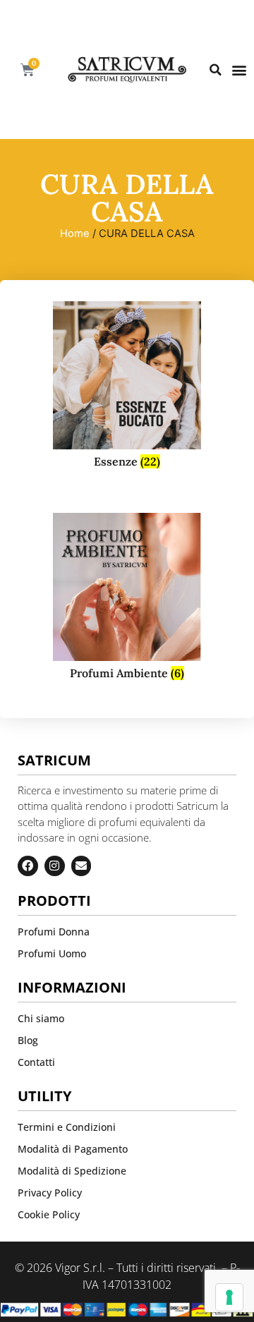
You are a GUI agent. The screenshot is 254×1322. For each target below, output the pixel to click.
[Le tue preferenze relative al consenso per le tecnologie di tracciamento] (229, 1297)
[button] (215, 69)
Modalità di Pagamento (73, 1149)
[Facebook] (28, 866)
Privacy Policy (50, 1192)
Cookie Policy (49, 1214)
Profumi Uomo (52, 953)
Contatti (36, 1062)
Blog (28, 1040)
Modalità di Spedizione (72, 1170)
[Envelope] (81, 866)
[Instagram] (54, 866)
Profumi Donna (54, 931)
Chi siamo (41, 1018)
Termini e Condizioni (67, 1127)
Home (75, 233)
